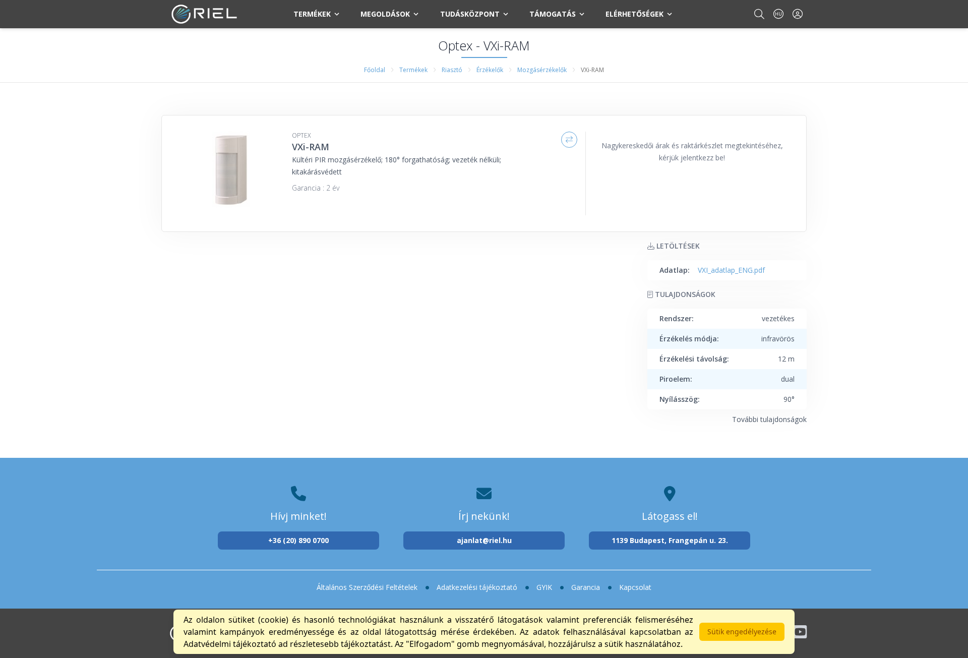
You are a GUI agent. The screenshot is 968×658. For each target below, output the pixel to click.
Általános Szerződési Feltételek (367, 587)
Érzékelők (489, 70)
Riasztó (452, 70)
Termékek (312, 14)
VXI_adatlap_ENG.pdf (731, 270)
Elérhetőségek (634, 14)
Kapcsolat (635, 587)
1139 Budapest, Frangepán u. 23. (670, 540)
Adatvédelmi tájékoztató (230, 643)
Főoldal (374, 70)
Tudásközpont (470, 14)
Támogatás (552, 14)
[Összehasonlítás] (569, 140)
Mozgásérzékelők (542, 70)
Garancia (585, 587)
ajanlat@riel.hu (484, 540)
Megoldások (385, 14)
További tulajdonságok (769, 419)
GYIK (544, 587)
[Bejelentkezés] (798, 14)
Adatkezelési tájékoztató (477, 587)
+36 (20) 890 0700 (298, 540)
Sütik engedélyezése (741, 631)
